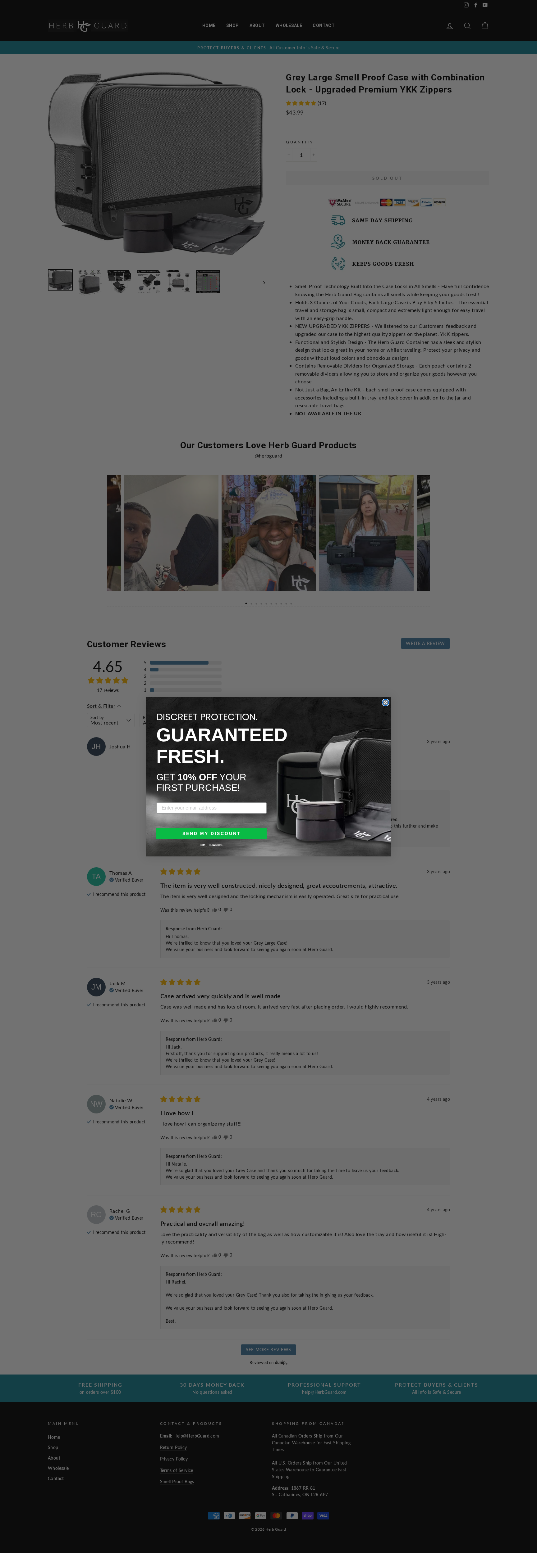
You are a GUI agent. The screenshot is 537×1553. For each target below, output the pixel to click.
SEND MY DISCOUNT (211, 833)
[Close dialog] (386, 702)
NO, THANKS (211, 845)
